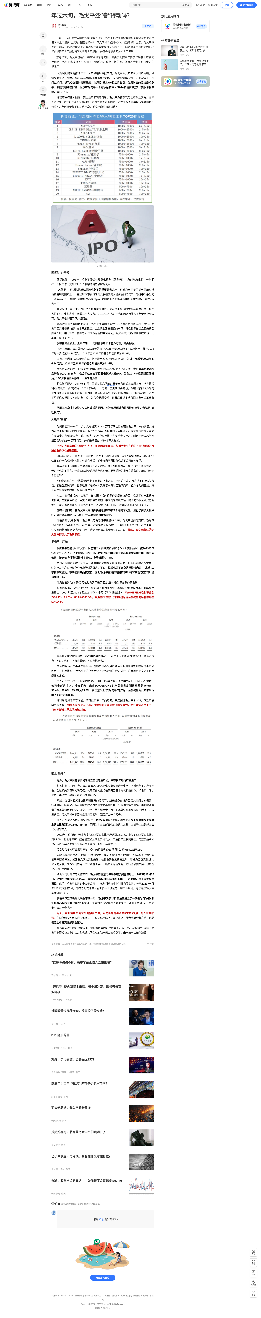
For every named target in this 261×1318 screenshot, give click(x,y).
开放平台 (97, 1295)
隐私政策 (88, 1295)
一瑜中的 (55, 1194)
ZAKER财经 (56, 1000)
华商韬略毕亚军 (58, 1072)
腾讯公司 (99, 1308)
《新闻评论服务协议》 (92, 1204)
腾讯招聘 (115, 1295)
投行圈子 (55, 1024)
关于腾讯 (55, 1295)
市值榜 (54, 1169)
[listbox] (102, 1074)
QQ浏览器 (134, 1295)
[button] (201, 26)
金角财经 (55, 1145)
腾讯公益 (125, 1295)
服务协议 (78, 1295)
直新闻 (54, 975)
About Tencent (67, 1295)
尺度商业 (55, 1048)
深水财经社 (56, 1097)
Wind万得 (56, 1121)
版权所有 (106, 1308)
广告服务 (106, 1295)
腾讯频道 (144, 1295)
